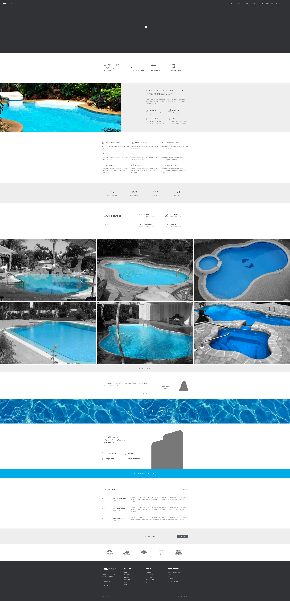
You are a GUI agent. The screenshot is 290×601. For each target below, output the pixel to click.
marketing (205, 243)
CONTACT (148, 582)
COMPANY (148, 572)
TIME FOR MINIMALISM (119, 498)
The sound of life (172, 577)
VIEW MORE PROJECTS (145, 368)
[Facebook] (176, 596)
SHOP (125, 584)
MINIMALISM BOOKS (9, 241)
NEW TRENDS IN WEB (119, 508)
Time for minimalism (173, 581)
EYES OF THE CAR (202, 241)
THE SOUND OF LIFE (118, 518)
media (10, 243)
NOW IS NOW (6, 304)
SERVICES (126, 577)
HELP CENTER (149, 577)
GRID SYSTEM (127, 575)
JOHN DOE (120, 500)
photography (103, 243)
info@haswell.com (106, 585)
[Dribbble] (187, 596)
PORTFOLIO (127, 579)
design (4, 306)
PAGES (125, 587)
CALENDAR (103, 241)
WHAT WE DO (149, 575)
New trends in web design (174, 572)
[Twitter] (178, 596)
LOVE (198, 304)
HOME (125, 572)
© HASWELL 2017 (105, 596)
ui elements (5, 243)
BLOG (125, 582)
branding (199, 243)
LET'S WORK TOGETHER (145, 473)
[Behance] (181, 596)
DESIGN (114, 500)
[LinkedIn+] (184, 596)
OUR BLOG (185, 489)
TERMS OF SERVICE (151, 579)
